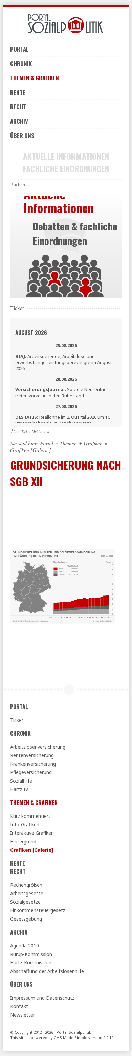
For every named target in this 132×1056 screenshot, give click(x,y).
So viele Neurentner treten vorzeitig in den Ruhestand (61, 392)
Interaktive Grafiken (32, 833)
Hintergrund (23, 841)
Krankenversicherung (33, 764)
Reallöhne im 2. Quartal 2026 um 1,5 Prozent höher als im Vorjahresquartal (63, 420)
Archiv (19, 121)
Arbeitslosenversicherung (37, 747)
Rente (17, 92)
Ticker (16, 720)
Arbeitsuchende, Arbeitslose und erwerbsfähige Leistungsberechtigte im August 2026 (63, 362)
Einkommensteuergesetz (37, 910)
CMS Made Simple (70, 1037)
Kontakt (19, 1006)
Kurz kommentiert (30, 816)
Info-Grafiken (24, 824)
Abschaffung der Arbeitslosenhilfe (47, 971)
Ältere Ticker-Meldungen (30, 431)
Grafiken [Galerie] (31, 850)
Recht (18, 106)
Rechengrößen (26, 885)
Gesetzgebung (26, 919)
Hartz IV (19, 789)
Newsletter (22, 1015)
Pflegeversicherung (31, 772)
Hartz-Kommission (30, 962)
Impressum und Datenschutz (42, 998)
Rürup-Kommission (31, 954)
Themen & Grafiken (34, 78)
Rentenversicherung (32, 755)
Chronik (21, 63)
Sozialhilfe (21, 780)
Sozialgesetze (25, 902)
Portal (19, 49)
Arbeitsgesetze (26, 893)
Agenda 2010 (24, 945)
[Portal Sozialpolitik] (66, 24)
